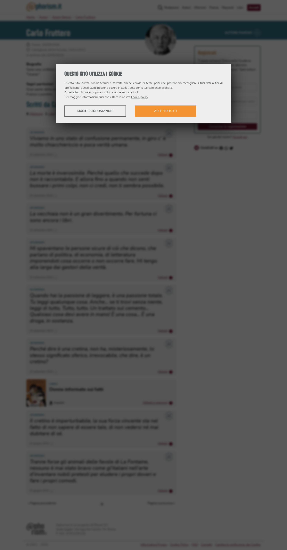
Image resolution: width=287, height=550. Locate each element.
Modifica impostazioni (95, 111)
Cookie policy (139, 97)
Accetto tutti (165, 111)
